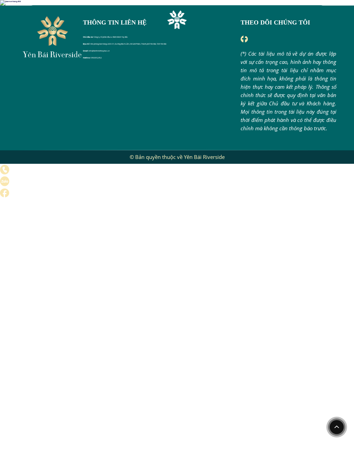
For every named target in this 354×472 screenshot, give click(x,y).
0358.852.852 (96, 57)
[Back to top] (336, 427)
